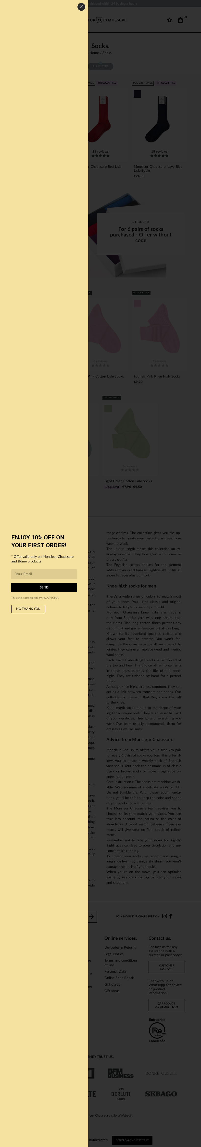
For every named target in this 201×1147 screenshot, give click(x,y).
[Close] (81, 7)
